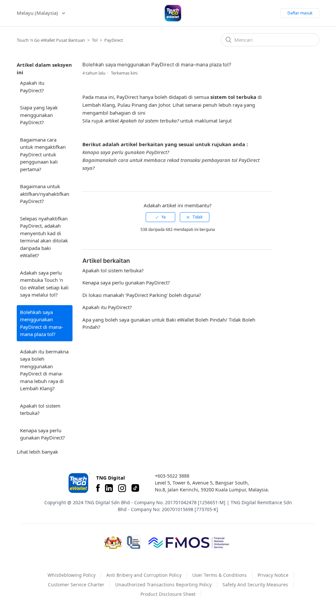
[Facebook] (98, 488)
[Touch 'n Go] (79, 483)
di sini (138, 112)
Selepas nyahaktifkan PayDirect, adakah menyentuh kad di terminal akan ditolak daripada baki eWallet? (44, 237)
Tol (94, 40)
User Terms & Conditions (219, 575)
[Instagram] (122, 488)
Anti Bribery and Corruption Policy (143, 575)
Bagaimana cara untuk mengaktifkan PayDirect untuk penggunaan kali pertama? (43, 154)
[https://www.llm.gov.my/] (133, 542)
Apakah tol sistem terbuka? (40, 409)
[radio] (160, 217)
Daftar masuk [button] (299, 13)
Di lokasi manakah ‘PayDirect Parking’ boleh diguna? (141, 295)
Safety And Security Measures (255, 584)
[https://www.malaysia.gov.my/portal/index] (113, 542)
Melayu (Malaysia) (38, 13)
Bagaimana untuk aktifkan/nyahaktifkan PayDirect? (44, 193)
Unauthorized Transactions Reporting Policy (163, 584)
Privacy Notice (273, 575)
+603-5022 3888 (172, 476)
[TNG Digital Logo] (173, 13)
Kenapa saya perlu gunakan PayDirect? (42, 434)
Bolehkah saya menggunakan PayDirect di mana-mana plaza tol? (41, 323)
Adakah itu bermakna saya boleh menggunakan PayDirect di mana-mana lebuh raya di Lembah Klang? (44, 370)
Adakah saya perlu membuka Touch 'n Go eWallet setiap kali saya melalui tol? (44, 283)
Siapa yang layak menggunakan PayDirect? (39, 114)
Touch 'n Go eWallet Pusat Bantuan (51, 40)
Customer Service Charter (76, 584)
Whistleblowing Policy (71, 575)
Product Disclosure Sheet (168, 594)
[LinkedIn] (109, 488)
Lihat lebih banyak (37, 451)
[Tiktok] (135, 488)
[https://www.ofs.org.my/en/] (189, 542)
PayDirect (113, 40)
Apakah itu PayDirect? (32, 86)
